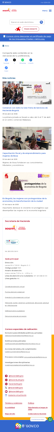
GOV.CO (47, 2)
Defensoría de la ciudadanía (15, 311)
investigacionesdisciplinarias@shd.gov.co (19, 365)
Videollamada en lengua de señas (38, 408)
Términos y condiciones (13, 403)
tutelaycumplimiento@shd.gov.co (17, 352)
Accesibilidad (10, 407)
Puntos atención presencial (14, 292)
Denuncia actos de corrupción (15, 316)
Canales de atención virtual (14, 286)
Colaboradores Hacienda (37, 414)
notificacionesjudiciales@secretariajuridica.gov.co (22, 344)
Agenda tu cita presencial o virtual (17, 297)
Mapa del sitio (10, 414)
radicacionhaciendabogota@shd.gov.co (19, 335)
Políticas (31, 403)
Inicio (6, 46)
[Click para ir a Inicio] (10, 9)
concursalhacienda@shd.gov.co (35, 357)
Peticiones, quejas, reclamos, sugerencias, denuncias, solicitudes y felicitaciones (27, 304)
